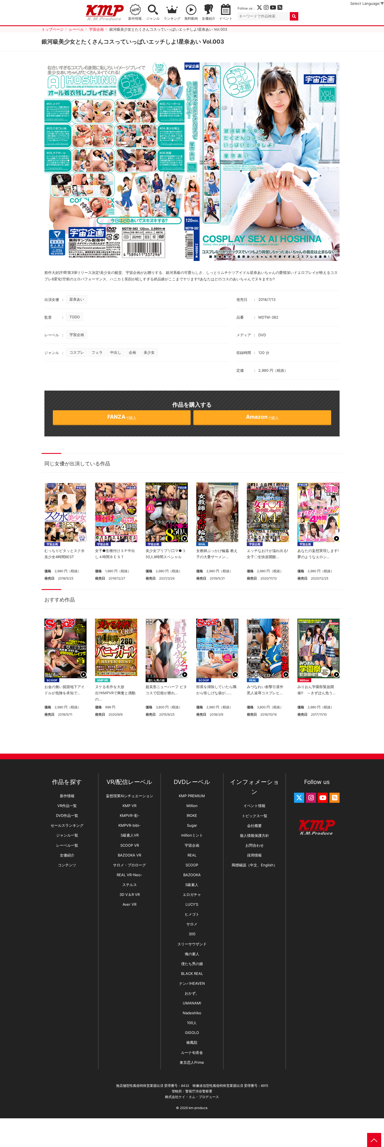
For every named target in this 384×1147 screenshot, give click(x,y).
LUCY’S (192, 904)
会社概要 (254, 825)
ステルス (129, 884)
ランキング (172, 19)
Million (304, 680)
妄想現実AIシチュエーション (129, 796)
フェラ (97, 352)
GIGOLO (192, 1032)
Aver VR (129, 904)
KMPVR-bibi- (129, 825)
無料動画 (191, 19)
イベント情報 (254, 805)
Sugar (192, 825)
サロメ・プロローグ (129, 865)
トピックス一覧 (254, 816)
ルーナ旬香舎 (192, 1052)
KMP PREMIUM (192, 796)
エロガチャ (192, 894)
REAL (202, 544)
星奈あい (76, 299)
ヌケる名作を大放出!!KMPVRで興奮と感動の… (115, 692)
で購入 (121, 417)
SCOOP (52, 680)
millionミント (192, 835)
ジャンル (153, 19)
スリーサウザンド (192, 944)
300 (192, 934)
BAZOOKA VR (129, 855)
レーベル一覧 (67, 845)
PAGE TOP (374, 1140)
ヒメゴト (192, 914)
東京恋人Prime (192, 1062)
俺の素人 (192, 954)
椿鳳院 (191, 1042)
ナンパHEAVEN (192, 983)
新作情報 (67, 796)
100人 (192, 1022)
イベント (225, 19)
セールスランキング (67, 825)
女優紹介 (208, 19)
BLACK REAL (192, 973)
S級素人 (191, 884)
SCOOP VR (129, 845)
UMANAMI (192, 1003)
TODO (74, 317)
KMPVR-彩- (129, 815)
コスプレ (76, 352)
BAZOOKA (192, 875)
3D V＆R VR (129, 894)
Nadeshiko (192, 1013)
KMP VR (102, 680)
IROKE (192, 815)
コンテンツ (67, 865)
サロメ (191, 924)
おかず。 (192, 993)
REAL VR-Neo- (129, 875)
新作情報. (135, 19)
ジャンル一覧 (67, 835)
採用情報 (254, 855)
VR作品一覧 (67, 805)
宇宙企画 (76, 334)
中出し (115, 352)
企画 (132, 352)
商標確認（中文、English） (254, 865)
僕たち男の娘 (156, 680)
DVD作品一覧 (67, 815)
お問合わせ (254, 845)
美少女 (149, 352)
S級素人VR (130, 835)
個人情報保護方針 (254, 835)
